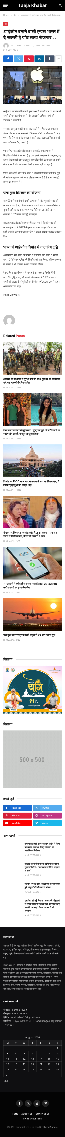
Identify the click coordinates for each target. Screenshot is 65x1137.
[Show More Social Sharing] (58, 58)
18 (15, 1064)
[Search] (60, 5)
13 (32, 1058)
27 (32, 1069)
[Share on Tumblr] (49, 58)
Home (15, 1114)
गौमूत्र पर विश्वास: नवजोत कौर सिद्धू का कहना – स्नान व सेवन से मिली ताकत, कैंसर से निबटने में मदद (30, 534)
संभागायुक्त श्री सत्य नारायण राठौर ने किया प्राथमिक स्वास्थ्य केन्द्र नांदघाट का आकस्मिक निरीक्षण (42, 847)
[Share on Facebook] (8, 58)
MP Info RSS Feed (32, 1118)
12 (24, 1058)
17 (7, 1064)
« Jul (5, 1080)
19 (24, 1064)
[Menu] (5, 5)
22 (49, 1064)
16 (57, 1058)
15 (49, 1058)
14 (41, 1058)
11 (15, 1058)
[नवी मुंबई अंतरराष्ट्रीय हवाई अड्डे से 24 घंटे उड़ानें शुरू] (32, 614)
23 (57, 1064)
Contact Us (43, 1114)
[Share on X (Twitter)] (18, 58)
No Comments (43, 45)
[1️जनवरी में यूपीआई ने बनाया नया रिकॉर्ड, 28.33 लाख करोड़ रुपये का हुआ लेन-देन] (32, 563)
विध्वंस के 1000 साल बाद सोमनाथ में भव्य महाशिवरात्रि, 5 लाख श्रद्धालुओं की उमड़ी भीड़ (31, 483)
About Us (27, 1114)
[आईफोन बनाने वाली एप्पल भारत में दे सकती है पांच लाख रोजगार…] (32, 85)
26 (24, 1069)
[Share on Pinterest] (29, 58)
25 (15, 1069)
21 (41, 1064)
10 (7, 1058)
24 (7, 1069)
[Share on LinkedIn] (39, 58)
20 (32, 1064)
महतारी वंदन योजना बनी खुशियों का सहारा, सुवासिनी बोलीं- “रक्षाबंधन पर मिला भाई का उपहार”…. (42, 867)
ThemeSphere (50, 1126)
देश (6, 24)
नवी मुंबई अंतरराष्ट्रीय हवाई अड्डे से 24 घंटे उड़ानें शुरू (29, 635)
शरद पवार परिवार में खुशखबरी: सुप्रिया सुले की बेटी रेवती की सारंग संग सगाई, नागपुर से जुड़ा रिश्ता (31, 432)
